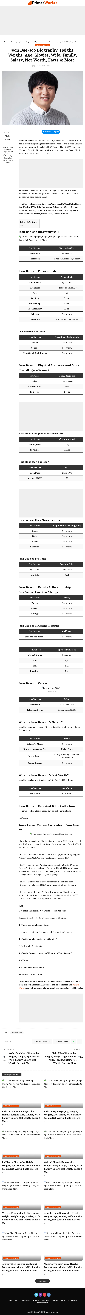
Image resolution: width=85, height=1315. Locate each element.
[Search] (81, 2)
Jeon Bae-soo (17, 1032)
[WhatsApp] (73, 1041)
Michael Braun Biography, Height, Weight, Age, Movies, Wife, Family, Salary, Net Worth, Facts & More (7, 155)
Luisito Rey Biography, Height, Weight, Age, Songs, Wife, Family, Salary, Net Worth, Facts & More (62, 1114)
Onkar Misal (39, 65)
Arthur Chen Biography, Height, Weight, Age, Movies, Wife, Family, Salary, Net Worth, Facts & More (21, 1267)
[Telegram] (79, 1041)
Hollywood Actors (42, 45)
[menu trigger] (4, 2)
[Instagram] (40, 1295)
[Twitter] (36, 1295)
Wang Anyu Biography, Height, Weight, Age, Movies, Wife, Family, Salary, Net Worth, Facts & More (63, 1267)
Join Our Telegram (52, 132)
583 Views (50, 65)
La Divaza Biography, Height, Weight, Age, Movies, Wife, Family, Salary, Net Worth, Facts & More (21, 1165)
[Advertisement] (42, 20)
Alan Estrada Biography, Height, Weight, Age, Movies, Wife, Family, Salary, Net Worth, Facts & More (63, 1216)
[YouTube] (44, 1295)
